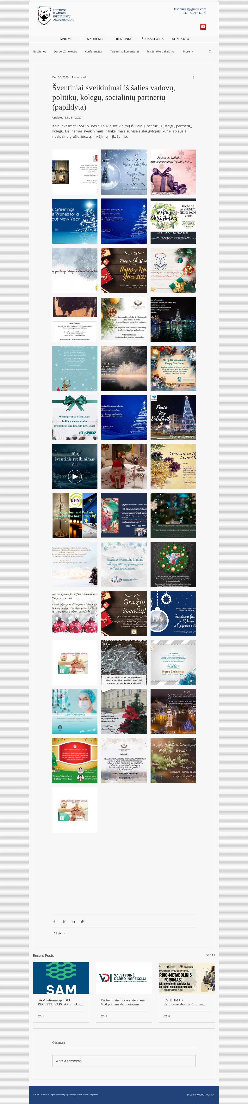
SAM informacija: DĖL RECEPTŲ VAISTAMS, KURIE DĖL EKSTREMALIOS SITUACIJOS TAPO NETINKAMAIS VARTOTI (61, 1002)
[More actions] (193, 77)
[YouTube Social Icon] (203, 27)
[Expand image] (74, 172)
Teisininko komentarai (124, 51)
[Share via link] (82, 921)
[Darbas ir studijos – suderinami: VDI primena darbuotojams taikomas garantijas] (124, 978)
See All (210, 955)
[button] (124, 39)
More (186, 51)
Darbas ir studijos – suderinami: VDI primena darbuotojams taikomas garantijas (123, 1002)
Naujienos (39, 51)
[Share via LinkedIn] (73, 921)
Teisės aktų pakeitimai (161, 51)
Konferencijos (94, 51)
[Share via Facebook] (54, 921)
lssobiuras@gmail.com (190, 9)
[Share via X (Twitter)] (63, 921)
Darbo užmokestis (65, 51)
